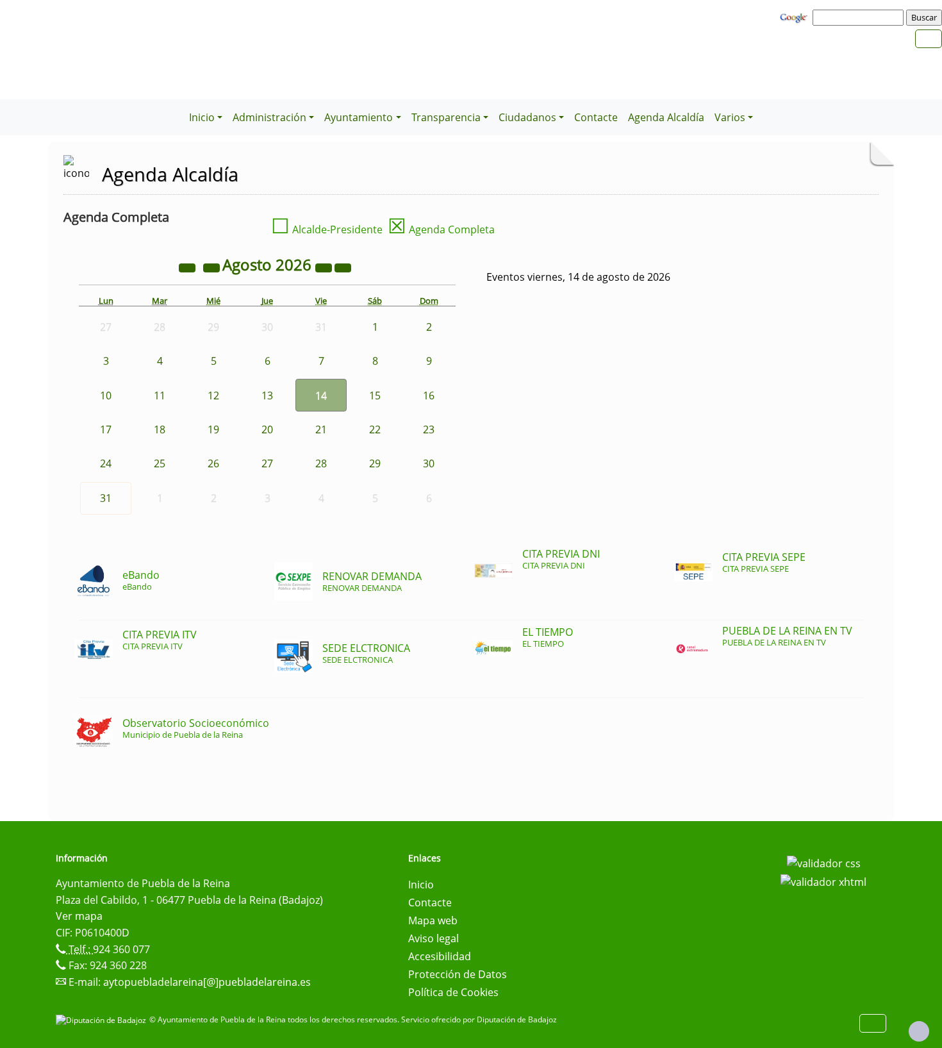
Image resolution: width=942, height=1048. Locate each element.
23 (428, 429)
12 (213, 395)
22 (375, 429)
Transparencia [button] (446, 117)
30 (428, 463)
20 (267, 429)
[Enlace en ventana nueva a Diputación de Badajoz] (102, 1019)
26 (213, 463)
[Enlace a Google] (795, 17)
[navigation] (860, 17)
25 (159, 463)
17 (106, 429)
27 (267, 463)
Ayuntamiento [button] (358, 117)
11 (159, 395)
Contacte (596, 117)
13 (267, 395)
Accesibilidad (439, 956)
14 (321, 395)
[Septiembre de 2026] (343, 267)
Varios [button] (730, 117)
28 (321, 463)
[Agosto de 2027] (325, 267)
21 (321, 429)
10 (106, 395)
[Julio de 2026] (212, 267)
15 (375, 395)
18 (159, 429)
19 (213, 429)
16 (428, 395)
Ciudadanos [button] (527, 117)
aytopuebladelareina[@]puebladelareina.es (207, 982)
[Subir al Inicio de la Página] (919, 1031)
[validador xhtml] (823, 881)
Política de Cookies (453, 992)
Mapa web (433, 920)
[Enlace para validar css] (824, 862)
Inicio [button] (202, 117)
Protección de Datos (457, 974)
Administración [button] (269, 117)
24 (106, 463)
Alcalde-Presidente (327, 229)
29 (375, 463)
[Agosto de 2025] (188, 267)
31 (106, 498)
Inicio (421, 884)
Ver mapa (79, 916)
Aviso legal (433, 938)
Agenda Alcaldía (666, 117)
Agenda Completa (441, 229)
